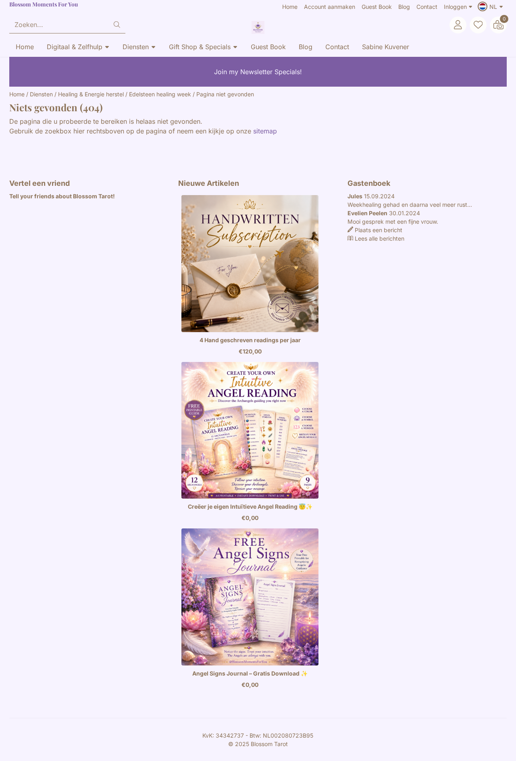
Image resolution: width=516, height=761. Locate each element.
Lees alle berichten (379, 238)
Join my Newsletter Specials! (258, 72)
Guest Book (377, 6)
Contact (426, 6)
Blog (404, 6)
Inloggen (455, 6)
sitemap (265, 131)
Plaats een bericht (378, 230)
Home (290, 6)
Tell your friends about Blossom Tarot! (62, 196)
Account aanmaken (329, 6)
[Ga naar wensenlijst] (478, 25)
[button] (491, 6)
